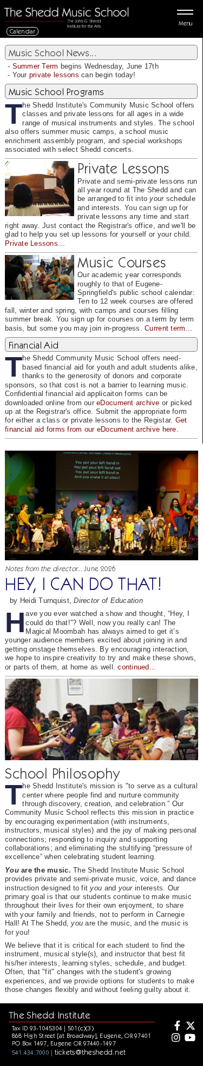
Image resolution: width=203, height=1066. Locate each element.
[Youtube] (190, 1038)
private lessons (54, 75)
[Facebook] (174, 1027)
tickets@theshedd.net (90, 1052)
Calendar (23, 31)
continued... (136, 667)
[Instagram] (174, 1038)
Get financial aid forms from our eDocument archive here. (96, 424)
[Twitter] (190, 1027)
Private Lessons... (35, 243)
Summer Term (35, 66)
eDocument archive (128, 403)
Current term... (168, 328)
